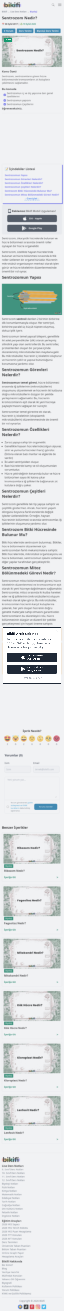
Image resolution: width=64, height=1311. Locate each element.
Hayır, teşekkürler (32, 677)
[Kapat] (57, 631)
